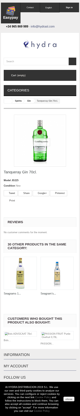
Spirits (18, 101)
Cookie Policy (43, 397)
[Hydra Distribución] (40, 44)
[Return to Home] (7, 101)
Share (26, 193)
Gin (29, 101)
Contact (30, 7)
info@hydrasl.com (43, 26)
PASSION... (47, 343)
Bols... (7, 340)
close (68, 399)
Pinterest (59, 193)
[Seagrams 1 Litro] (20, 273)
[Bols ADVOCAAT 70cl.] (20, 334)
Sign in (69, 7)
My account (16, 366)
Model (7, 180)
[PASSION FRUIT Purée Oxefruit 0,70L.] (57, 335)
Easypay (10, 17)
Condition (9, 185)
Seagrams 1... (12, 293)
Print (12, 200)
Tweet (11, 193)
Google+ (42, 193)
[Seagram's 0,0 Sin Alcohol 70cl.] (57, 273)
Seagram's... (48, 293)
